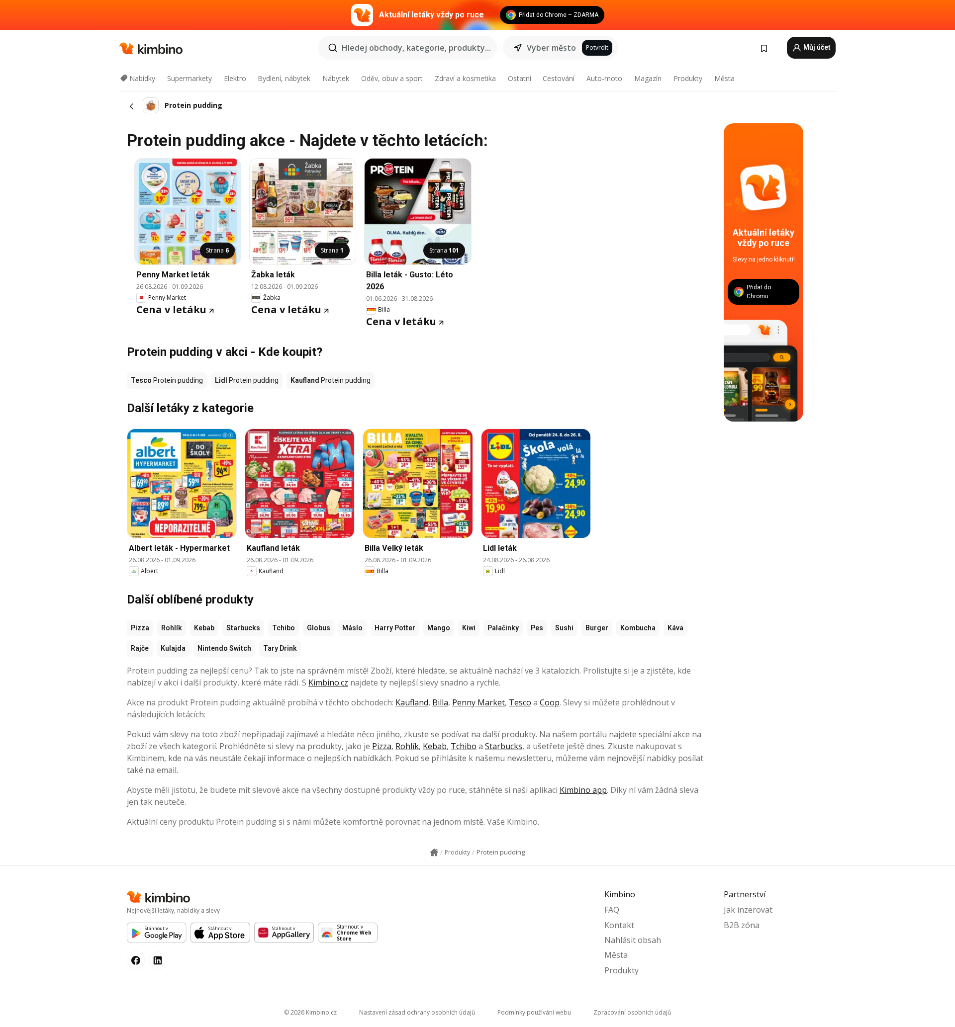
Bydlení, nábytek (284, 78)
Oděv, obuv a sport (392, 78)
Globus (318, 628)
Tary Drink (280, 648)
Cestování (558, 78)
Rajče (140, 648)
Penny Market (478, 702)
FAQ (611, 909)
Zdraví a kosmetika (465, 78)
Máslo (352, 628)
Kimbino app (583, 789)
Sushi (564, 628)
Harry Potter (395, 628)
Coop (550, 702)
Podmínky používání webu (534, 1012)
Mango (438, 628)
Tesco (520, 702)
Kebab (204, 628)
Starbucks (243, 628)
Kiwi (469, 628)
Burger (596, 628)
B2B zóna (742, 925)
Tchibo (283, 628)
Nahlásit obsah (632, 940)
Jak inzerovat (748, 909)
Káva (675, 628)
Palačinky (503, 628)
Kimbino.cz (328, 682)
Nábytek (335, 78)
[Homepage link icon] (434, 852)
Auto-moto (604, 78)
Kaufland (411, 702)
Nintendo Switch (224, 648)
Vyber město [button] (551, 47)
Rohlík (171, 628)
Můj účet (816, 47)
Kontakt (619, 925)
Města (724, 78)
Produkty (687, 78)
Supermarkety (189, 78)
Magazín (648, 78)
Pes (537, 628)
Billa (440, 702)
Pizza (140, 628)
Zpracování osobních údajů (632, 1012)
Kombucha (638, 628)
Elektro (235, 78)
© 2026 (310, 1012)
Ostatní (519, 78)
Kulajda (173, 648)
